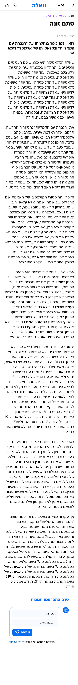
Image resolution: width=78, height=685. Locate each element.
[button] (61, 5)
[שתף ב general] (7, 5)
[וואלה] (39, 5)
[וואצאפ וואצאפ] (15, 5)
